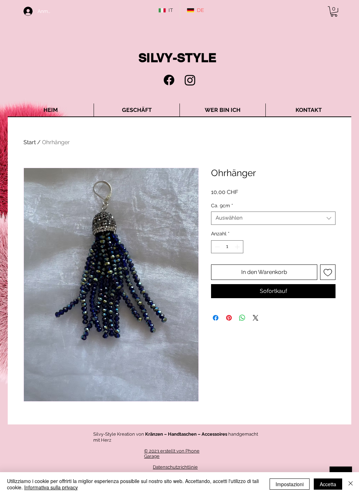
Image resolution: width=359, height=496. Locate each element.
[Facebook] (169, 80)
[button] (334, 11)
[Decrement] (216, 247)
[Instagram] (190, 80)
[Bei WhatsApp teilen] (242, 318)
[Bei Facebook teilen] (215, 318)
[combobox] (273, 218)
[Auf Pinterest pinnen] (229, 318)
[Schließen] (350, 484)
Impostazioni (290, 484)
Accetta (328, 484)
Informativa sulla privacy (51, 487)
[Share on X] (255, 318)
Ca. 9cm (222, 205)
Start (29, 142)
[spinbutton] (227, 247)
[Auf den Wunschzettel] (328, 272)
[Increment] (237, 247)
